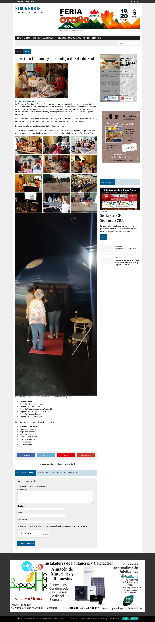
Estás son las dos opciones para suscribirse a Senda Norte (79, 38)
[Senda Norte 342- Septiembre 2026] (120, 208)
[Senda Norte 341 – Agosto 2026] (106, 251)
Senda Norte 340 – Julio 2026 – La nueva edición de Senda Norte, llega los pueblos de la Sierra (127, 262)
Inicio (19, 38)
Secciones (36, 38)
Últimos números (107, 182)
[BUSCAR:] (128, 43)
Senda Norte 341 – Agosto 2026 (126, 248)
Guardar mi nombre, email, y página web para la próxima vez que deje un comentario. (53, 526)
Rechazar (134, 619)
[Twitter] (134, 1)
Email (19, 512)
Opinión (27, 38)
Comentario (22, 490)
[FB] (131, 1)
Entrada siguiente (65, 464)
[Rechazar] (152, 619)
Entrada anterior (47, 464)
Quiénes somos (30, 2)
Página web (22, 519)
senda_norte (31, 101)
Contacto (20, 2)
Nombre (20, 506)
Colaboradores (48, 38)
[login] (138, 1)
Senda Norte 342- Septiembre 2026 (112, 217)
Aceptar (125, 619)
